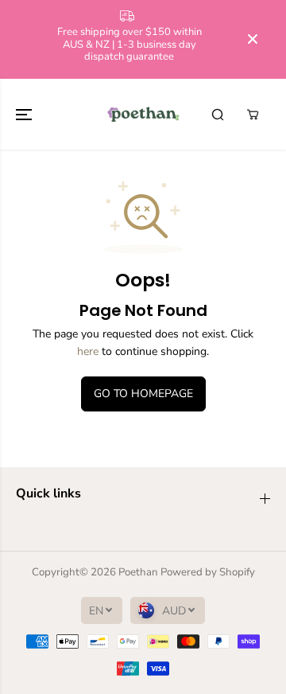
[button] (25, 114)
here (88, 351)
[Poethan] (143, 114)
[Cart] (252, 114)
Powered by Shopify (207, 572)
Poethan (138, 572)
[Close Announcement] (252, 39)
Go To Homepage (143, 393)
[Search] (217, 114)
